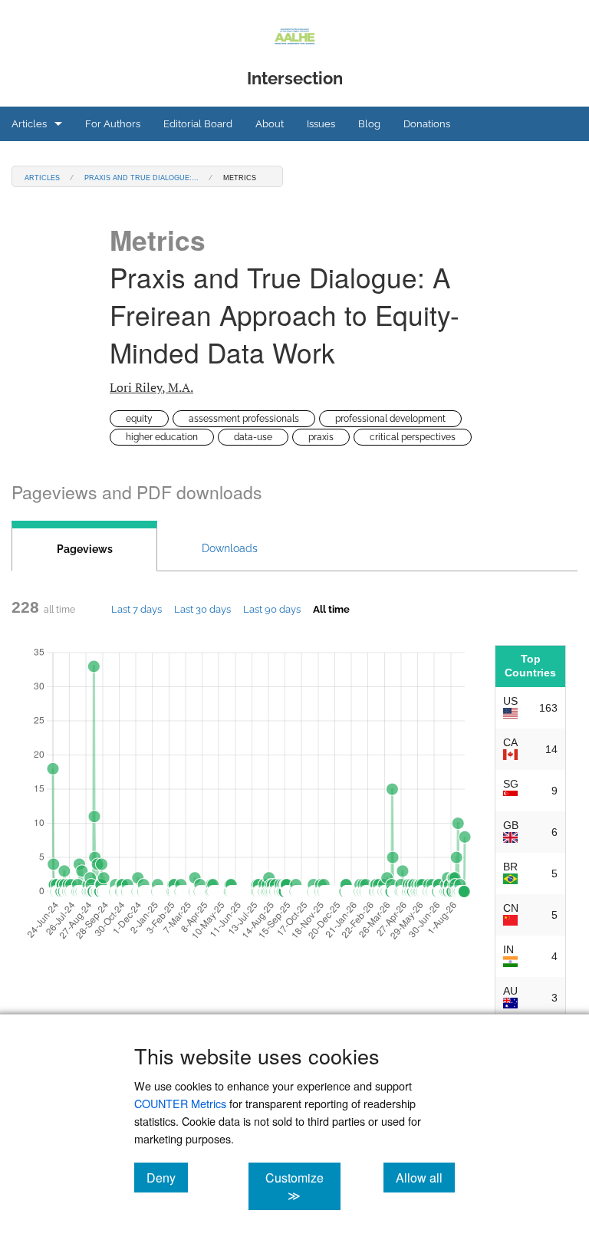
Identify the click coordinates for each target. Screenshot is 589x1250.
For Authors (112, 124)
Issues (321, 124)
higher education (162, 437)
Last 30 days (202, 609)
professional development (390, 418)
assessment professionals (244, 418)
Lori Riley (151, 387)
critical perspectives (413, 437)
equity (139, 418)
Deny (167, 1177)
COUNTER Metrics (180, 1103)
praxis (321, 437)
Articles (29, 124)
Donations (426, 124)
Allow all (425, 1177)
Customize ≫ (302, 1186)
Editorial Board (197, 124)
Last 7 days (136, 609)
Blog (369, 124)
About (269, 124)
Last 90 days (272, 609)
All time (331, 609)
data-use (253, 437)
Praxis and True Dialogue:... (141, 177)
